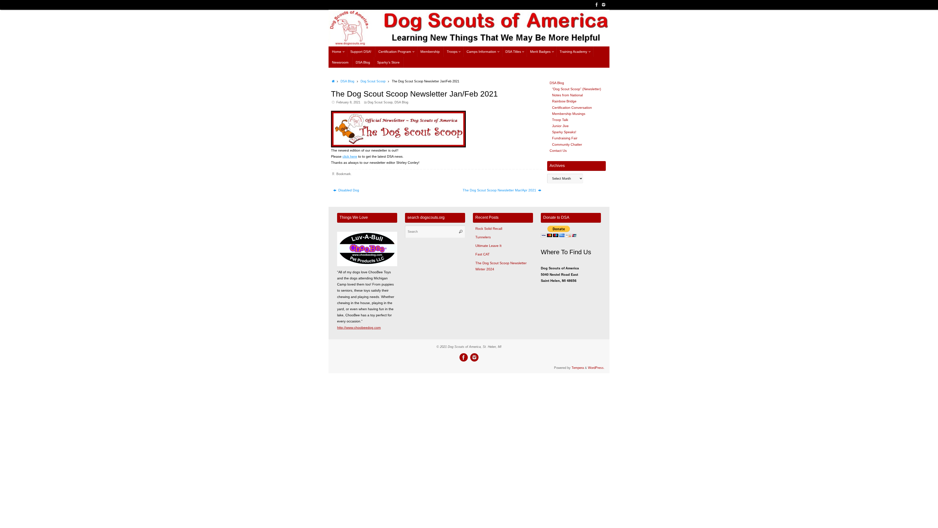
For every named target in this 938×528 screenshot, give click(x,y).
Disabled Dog (348, 190)
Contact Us (558, 151)
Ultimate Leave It (488, 246)
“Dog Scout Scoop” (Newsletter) (576, 89)
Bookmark (343, 174)
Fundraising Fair (564, 138)
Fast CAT (482, 254)
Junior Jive (560, 126)
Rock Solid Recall (488, 229)
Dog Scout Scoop (373, 81)
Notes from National (567, 95)
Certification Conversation (572, 108)
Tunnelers (483, 237)
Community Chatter (567, 144)
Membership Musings (568, 114)
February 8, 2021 (348, 102)
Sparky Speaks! (564, 132)
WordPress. (596, 368)
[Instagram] (603, 4)
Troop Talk (560, 120)
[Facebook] (596, 4)
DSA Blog (347, 81)
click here (349, 156)
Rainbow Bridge (564, 101)
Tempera (578, 368)
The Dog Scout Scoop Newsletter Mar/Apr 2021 (500, 190)
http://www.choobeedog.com (359, 328)
